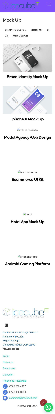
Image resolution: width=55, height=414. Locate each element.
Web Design (20, 35)
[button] (48, 407)
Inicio (6, 356)
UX (6, 35)
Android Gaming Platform (27, 264)
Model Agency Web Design (27, 137)
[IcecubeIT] (21, 8)
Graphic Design (15, 30)
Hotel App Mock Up (27, 221)
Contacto (8, 374)
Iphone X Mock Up (27, 119)
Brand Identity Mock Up (27, 76)
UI (48, 30)
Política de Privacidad (14, 380)
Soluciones (9, 368)
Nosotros (8, 362)
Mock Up (36, 30)
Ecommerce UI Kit (28, 179)
